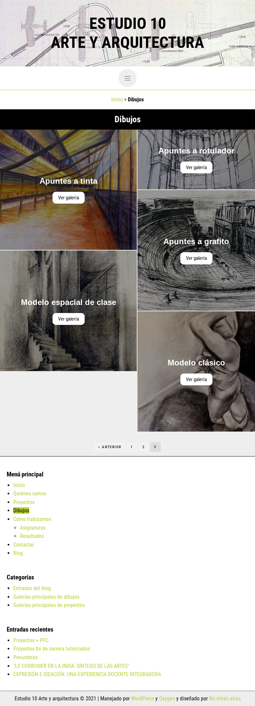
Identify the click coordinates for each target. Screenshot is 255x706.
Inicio (117, 99)
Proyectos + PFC (30, 640)
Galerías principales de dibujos (46, 597)
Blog (18, 553)
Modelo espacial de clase (68, 302)
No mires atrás (225, 698)
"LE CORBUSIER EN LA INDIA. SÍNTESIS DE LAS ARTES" (71, 666)
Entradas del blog (32, 588)
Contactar (23, 545)
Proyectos (24, 502)
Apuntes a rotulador (196, 150)
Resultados (32, 536)
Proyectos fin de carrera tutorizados (51, 649)
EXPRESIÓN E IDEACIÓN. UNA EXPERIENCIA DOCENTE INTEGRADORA (87, 674)
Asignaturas (32, 528)
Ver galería (68, 198)
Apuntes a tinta (68, 180)
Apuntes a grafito (196, 241)
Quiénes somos (29, 493)
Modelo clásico (196, 362)
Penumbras (25, 657)
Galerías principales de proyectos (49, 605)
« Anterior (109, 447)
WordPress (142, 698)
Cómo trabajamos (32, 519)
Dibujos (21, 510)
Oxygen (167, 698)
